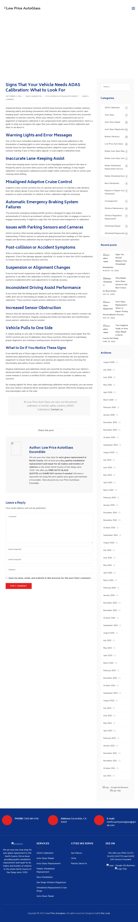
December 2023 (110, 603)
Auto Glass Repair (112, 122)
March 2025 (108, 490)
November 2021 (110, 760)
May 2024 (107, 565)
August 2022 (108, 700)
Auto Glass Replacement (115, 129)
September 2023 (110, 625)
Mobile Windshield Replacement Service (114, 167)
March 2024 (108, 580)
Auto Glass (109, 115)
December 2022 (110, 678)
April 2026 (107, 392)
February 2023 (109, 670)
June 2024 (107, 557)
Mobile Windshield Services (116, 176)
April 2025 (107, 482)
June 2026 (107, 377)
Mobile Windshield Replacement (45, 870)
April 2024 (107, 572)
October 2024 (109, 527)
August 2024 (108, 542)
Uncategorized (111, 201)
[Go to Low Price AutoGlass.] (6, 46)
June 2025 (107, 467)
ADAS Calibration (33, 96)
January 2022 (109, 745)
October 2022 (109, 685)
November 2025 (110, 430)
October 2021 (109, 768)
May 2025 (107, 475)
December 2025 (110, 422)
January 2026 (109, 415)
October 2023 (109, 618)
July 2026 (107, 370)
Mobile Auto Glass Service (116, 158)
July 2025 (107, 460)
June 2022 (107, 715)
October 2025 (109, 437)
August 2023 (108, 633)
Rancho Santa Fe (79, 863)
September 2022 (110, 693)
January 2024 (109, 595)
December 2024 (110, 512)
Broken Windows (112, 136)
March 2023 (108, 663)
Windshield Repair (112, 226)
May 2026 (107, 385)
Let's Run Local (102, 913)
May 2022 (107, 723)
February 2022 (109, 738)
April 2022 (107, 730)
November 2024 (110, 520)
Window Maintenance (114, 208)
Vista (73, 858)
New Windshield (112, 183)
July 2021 (107, 775)
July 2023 (107, 640)
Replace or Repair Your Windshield (115, 192)
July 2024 (107, 550)
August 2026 (108, 362)
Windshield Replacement (115, 233)
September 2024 (110, 535)
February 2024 (109, 588)
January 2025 (109, 505)
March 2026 (108, 400)
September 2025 (110, 445)
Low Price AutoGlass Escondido (63, 96)
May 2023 (107, 648)
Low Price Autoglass (55, 913)
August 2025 (108, 452)
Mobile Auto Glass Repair (116, 151)
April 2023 (107, 655)
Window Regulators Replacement (113, 217)
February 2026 (109, 407)
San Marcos (76, 853)
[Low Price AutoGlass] (22, 8)
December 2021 (110, 753)
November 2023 (110, 610)
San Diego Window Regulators (51, 882)
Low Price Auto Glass (114, 144)
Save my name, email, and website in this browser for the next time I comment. (49, 578)
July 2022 (107, 708)
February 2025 (109, 497)
